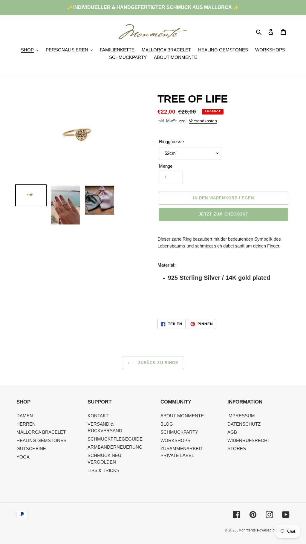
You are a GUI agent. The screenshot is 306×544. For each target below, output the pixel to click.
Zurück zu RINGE (157, 362)
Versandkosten (203, 120)
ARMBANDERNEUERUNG (115, 447)
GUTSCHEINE (31, 448)
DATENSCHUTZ (244, 424)
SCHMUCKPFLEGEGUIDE (115, 438)
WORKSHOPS (175, 440)
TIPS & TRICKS (103, 470)
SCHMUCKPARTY (179, 432)
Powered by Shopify (273, 530)
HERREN (26, 424)
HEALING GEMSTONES (41, 440)
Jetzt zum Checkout (224, 214)
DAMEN (24, 415)
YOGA (23, 456)
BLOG (166, 424)
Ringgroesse (171, 141)
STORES (236, 448)
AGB (232, 432)
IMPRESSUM (241, 415)
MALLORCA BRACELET (41, 432)
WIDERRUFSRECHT (248, 440)
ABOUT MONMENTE (182, 415)
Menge (165, 166)
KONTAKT (98, 415)
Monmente (247, 530)
